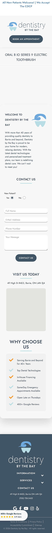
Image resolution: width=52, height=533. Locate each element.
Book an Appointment (26, 39)
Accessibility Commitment (21, 525)
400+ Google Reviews (28, 404)
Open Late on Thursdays (28, 397)
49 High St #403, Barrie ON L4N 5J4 (26, 494)
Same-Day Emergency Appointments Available (28, 389)
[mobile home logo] (26, 26)
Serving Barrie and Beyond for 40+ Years (30, 362)
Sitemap (38, 525)
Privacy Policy (36, 521)
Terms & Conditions (18, 521)
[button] (26, 302)
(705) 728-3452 (26, 498)
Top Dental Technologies (28, 370)
